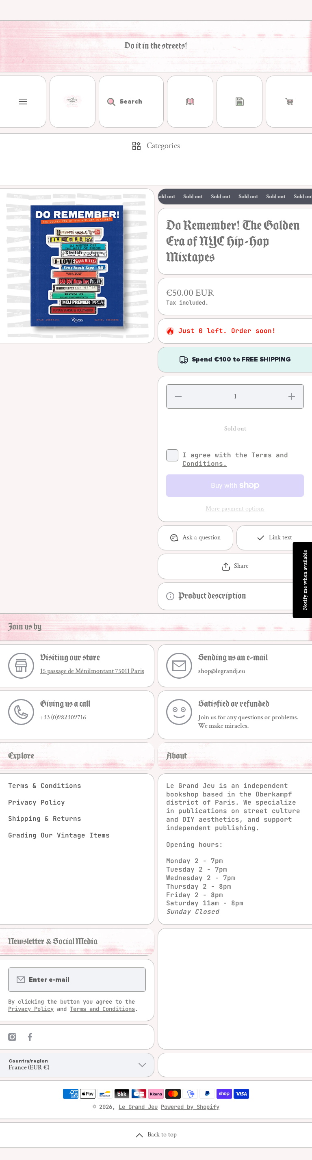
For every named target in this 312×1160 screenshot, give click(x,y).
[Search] (107, 102)
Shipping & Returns (44, 818)
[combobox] (131, 102)
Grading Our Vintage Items (59, 835)
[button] (289, 101)
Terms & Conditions (44, 785)
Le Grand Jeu (138, 1106)
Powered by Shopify (190, 1106)
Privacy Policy (36, 802)
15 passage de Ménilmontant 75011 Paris (92, 671)
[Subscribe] (134, 979)
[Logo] (73, 102)
